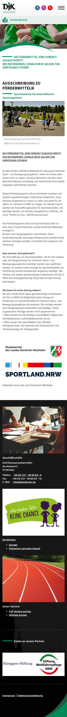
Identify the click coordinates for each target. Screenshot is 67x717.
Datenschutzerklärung (30, 695)
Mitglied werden (18, 615)
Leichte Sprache (18, 20)
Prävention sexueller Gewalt (24, 548)
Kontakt (13, 545)
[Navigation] (60, 6)
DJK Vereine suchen (20, 611)
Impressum (8, 695)
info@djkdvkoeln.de (24, 482)
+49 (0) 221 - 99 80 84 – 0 (27, 475)
